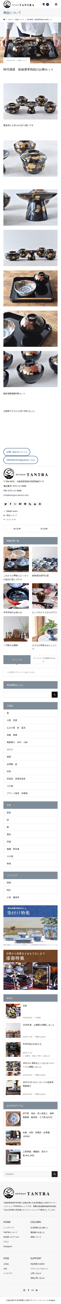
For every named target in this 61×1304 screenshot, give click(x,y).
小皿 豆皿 (12, 720)
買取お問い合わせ (37, 1278)
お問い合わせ (35, 1273)
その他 (10, 785)
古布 (5, 1268)
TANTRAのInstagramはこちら (21, 459)
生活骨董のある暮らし (39, 1227)
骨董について (35, 1237)
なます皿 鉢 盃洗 (16, 727)
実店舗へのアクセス (11, 1237)
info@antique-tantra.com (15, 495)
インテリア (7, 1273)
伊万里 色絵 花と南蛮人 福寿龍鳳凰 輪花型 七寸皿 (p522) (38, 1115)
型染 (9, 812)
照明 (9, 882)
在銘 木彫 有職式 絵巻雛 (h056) (37, 1134)
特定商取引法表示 (37, 1264)
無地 (9, 863)
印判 (9, 771)
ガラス (10, 749)
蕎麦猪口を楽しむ (37, 1232)
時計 (9, 890)
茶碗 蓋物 (12, 734)
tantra (15, 511)
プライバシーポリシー (39, 1268)
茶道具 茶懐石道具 (16, 778)
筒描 (9, 841)
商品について (22, 60)
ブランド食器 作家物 (17, 793)
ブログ (6, 1241)
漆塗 (9, 756)
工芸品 (6, 1264)
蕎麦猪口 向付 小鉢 (17, 742)
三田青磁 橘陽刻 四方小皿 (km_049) (35, 1153)
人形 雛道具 (13, 897)
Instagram (7, 1246)
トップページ (8, 1227)
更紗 (9, 834)
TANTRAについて (10, 1232)
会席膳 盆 (12, 764)
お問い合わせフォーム (17, 451)
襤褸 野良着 (13, 848)
